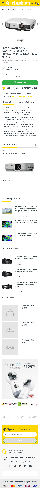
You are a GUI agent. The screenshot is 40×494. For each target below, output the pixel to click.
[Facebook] (10, 467)
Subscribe (20, 441)
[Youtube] (30, 467)
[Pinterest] (25, 467)
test (13, 9)
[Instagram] (20, 467)
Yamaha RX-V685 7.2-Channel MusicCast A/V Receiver (26, 257)
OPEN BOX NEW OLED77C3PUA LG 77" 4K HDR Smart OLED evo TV (26, 222)
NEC (4, 151)
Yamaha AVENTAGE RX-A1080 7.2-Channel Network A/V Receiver (26, 284)
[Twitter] (15, 467)
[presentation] (35, 145)
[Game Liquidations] (18, 3)
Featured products (11, 198)
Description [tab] (8, 102)
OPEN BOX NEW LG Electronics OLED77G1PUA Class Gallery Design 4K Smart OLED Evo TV (26, 209)
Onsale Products (10, 248)
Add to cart (21, 83)
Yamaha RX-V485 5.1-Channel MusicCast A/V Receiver (26, 270)
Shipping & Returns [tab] (26, 102)
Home (4, 9)
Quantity (4, 74)
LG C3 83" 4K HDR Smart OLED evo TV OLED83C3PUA (26, 235)
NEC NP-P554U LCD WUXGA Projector (15, 153)
